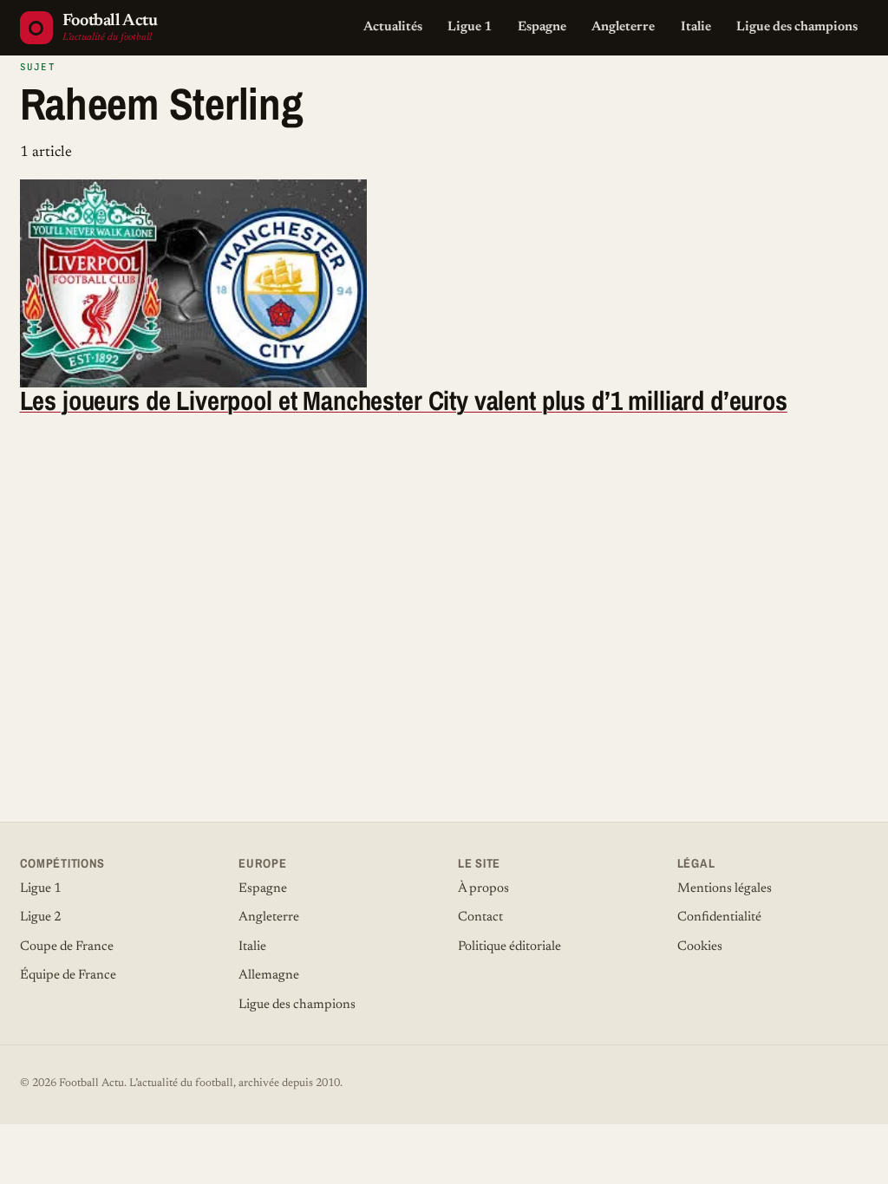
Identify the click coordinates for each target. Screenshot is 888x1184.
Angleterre (623, 27)
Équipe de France (68, 975)
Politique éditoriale (509, 946)
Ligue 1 (469, 27)
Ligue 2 (41, 917)
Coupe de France (67, 946)
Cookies (699, 946)
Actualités (392, 27)
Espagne (542, 27)
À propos (483, 888)
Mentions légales (724, 888)
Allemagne (268, 975)
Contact (480, 917)
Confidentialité (719, 917)
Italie (696, 27)
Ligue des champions (797, 27)
